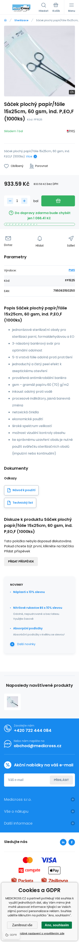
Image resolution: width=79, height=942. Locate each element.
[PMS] (71, 132)
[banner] (21, 8)
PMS (72, 270)
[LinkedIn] (63, 842)
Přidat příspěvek (21, 561)
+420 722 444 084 (32, 730)
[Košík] (56, 8)
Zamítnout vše (22, 925)
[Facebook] (71, 842)
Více (29, 156)
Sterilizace (21, 20)
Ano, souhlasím (57, 925)
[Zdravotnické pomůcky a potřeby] (5, 20)
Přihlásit (61, 780)
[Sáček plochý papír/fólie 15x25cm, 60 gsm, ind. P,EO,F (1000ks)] (12, 702)
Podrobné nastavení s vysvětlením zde (39, 933)
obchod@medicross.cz (37, 746)
